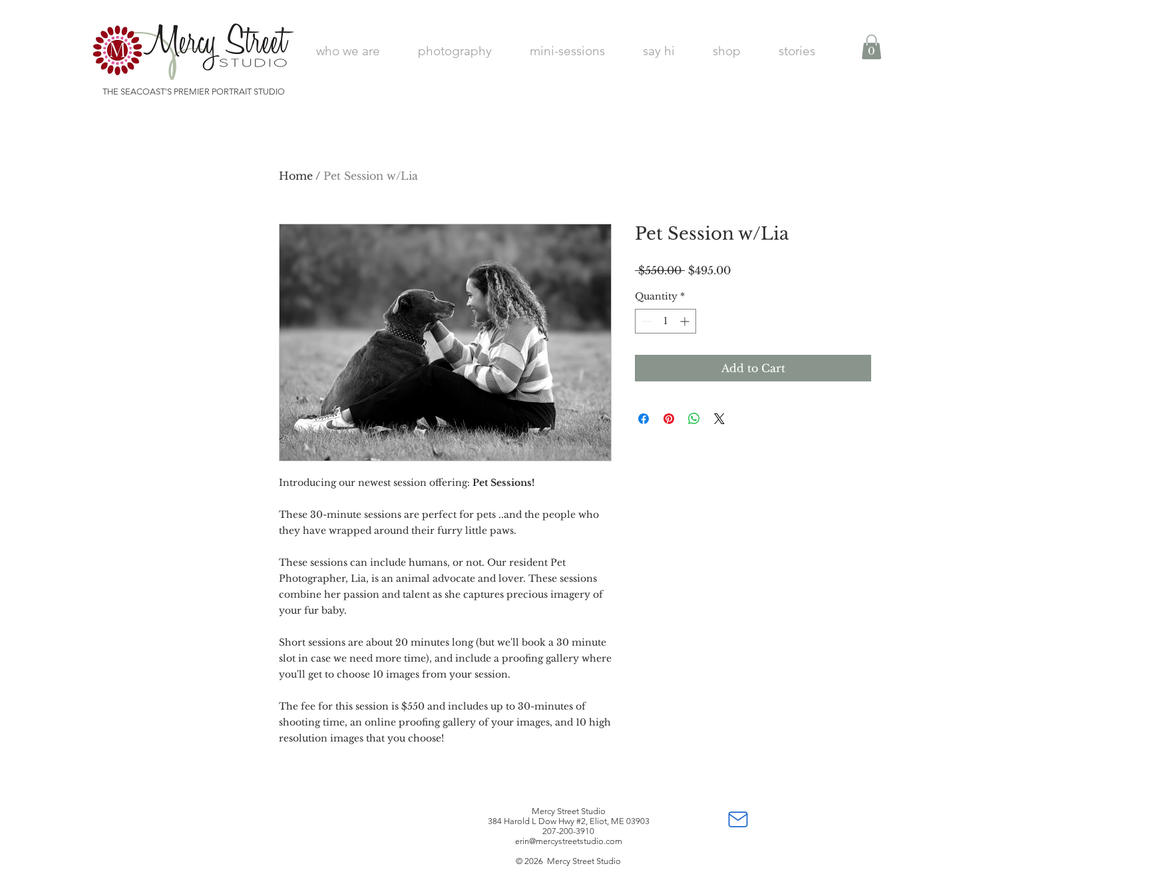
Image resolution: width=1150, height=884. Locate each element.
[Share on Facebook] (644, 419)
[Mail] (738, 819)
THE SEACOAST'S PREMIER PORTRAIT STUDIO (193, 92)
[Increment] (685, 321)
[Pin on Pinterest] (669, 419)
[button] (871, 47)
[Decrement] (645, 321)
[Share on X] (719, 419)
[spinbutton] (665, 321)
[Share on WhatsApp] (694, 419)
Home (296, 175)
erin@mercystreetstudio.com (568, 841)
